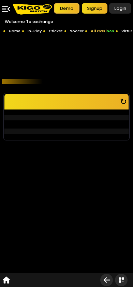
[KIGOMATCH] (32, 9)
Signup (94, 8)
